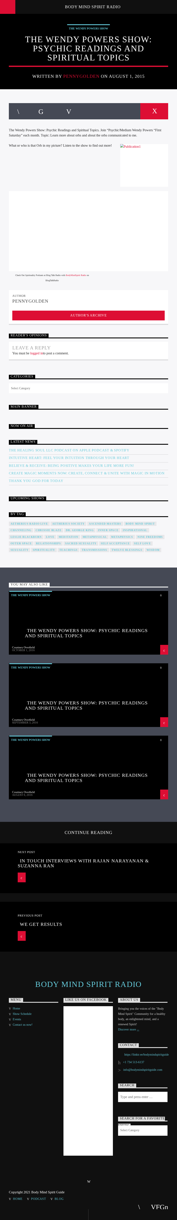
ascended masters (105, 523)
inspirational (135, 530)
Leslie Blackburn (26, 537)
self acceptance (115, 543)
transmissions (94, 550)
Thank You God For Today (36, 481)
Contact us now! (23, 1024)
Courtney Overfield (23, 647)
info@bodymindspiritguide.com (142, 1069)
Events (17, 1019)
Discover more (127, 1029)
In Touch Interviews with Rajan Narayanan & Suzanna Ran (83, 863)
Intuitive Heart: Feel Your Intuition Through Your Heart (69, 458)
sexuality (19, 550)
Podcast (38, 1199)
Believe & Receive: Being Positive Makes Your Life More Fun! (71, 465)
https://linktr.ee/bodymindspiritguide (146, 1054)
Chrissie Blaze (49, 530)
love (50, 537)
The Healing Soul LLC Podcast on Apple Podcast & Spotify (69, 450)
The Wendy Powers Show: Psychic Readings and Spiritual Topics (86, 633)
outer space (21, 543)
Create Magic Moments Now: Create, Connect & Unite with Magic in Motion (87, 473)
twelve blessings (127, 550)
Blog (59, 1199)
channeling (21, 530)
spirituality (44, 550)
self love (142, 543)
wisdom (153, 550)
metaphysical (95, 537)
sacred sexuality (80, 543)
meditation (68, 537)
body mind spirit (140, 523)
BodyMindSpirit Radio (76, 275)
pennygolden (81, 76)
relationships (48, 543)
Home (16, 1008)
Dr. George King (80, 530)
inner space (108, 530)
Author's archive (88, 315)
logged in (36, 353)
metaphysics (122, 537)
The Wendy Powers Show (88, 28)
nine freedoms (150, 537)
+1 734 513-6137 (133, 1062)
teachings (68, 550)
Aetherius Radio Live (29, 523)
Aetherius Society (68, 523)
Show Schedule (22, 1014)
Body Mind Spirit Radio (93, 7)
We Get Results (41, 924)
